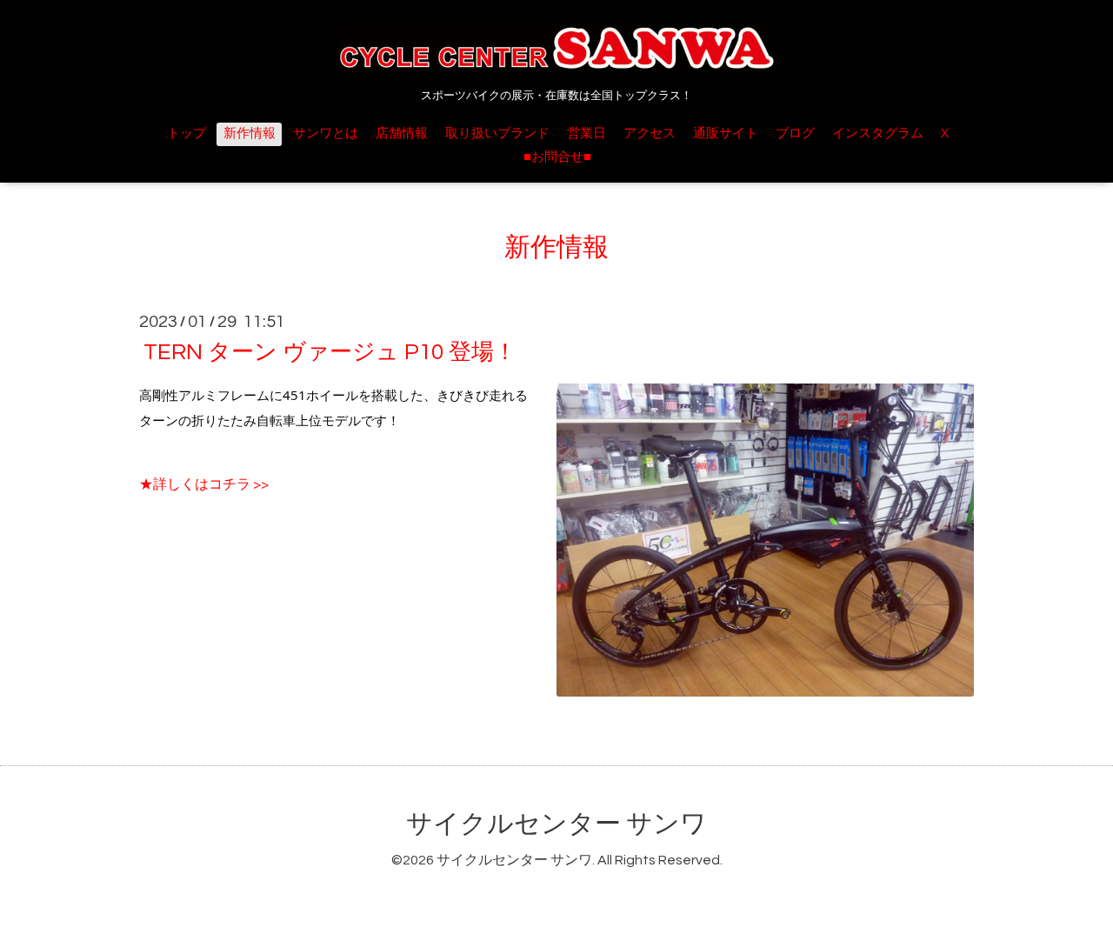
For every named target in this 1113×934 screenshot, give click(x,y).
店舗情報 (402, 133)
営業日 (586, 133)
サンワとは (325, 133)
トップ (186, 133)
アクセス (649, 133)
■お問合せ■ (557, 156)
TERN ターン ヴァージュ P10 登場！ (330, 352)
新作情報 (249, 133)
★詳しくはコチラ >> (204, 484)
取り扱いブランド (497, 133)
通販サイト (725, 133)
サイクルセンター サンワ (556, 824)
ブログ (795, 133)
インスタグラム (877, 133)
